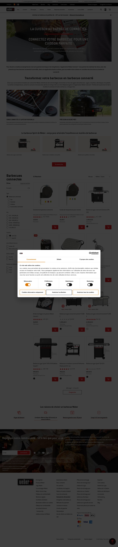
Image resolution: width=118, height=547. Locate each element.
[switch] (48, 284)
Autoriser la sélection (59, 292)
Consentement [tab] (31, 259)
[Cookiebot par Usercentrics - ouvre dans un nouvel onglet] (90, 253)
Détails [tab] (59, 259)
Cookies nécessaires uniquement (32, 292)
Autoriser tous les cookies (85, 292)
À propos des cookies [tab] (87, 259)
